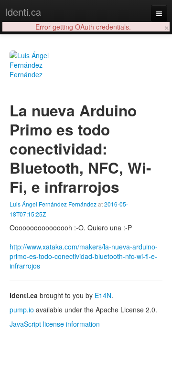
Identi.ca (23, 12)
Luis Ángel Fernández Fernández (53, 204)
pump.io (22, 309)
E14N (103, 295)
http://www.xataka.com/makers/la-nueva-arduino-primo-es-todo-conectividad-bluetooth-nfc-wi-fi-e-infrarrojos (84, 256)
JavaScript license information (55, 324)
